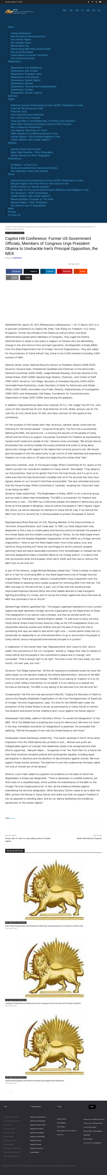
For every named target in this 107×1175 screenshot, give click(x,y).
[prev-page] (6, 1092)
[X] (96, 2)
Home (7, 227)
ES (93, 10)
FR (71, 10)
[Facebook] (88, 2)
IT (82, 10)
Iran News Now (15, 227)
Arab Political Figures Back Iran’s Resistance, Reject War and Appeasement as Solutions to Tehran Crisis (44, 926)
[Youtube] (100, 2)
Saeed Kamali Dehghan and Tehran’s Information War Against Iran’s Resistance (34, 1081)
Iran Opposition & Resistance (32, 227)
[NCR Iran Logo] (19, 11)
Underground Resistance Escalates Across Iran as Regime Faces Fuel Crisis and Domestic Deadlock (43, 1003)
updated (12, 818)
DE (77, 10)
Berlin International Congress (89, 838)
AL (99, 10)
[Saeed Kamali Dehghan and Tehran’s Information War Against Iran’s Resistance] (53, 1045)
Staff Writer (17, 258)
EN (64, 10)
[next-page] (11, 1092)
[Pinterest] (92, 2)
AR (88, 10)
